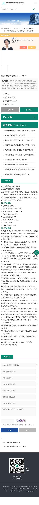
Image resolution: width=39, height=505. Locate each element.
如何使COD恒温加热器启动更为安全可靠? (19, 140)
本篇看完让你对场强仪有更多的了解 (17, 174)
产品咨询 (10, 110)
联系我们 (29, 110)
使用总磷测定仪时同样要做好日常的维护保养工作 (20, 169)
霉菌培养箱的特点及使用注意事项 (16, 164)
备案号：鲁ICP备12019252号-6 (20, 489)
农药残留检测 (11, 31)
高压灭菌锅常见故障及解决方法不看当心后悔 (20, 145)
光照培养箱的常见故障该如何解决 (16, 160)
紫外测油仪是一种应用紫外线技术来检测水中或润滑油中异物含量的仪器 (20, 155)
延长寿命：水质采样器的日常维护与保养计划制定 (20, 150)
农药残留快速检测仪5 (13, 442)
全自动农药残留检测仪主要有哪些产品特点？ (20, 130)
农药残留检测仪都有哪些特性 (15, 135)
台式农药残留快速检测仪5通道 (16, 446)
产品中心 (19, 28)
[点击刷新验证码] (21, 420)
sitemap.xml (29, 491)
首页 (12, 28)
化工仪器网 (19, 491)
